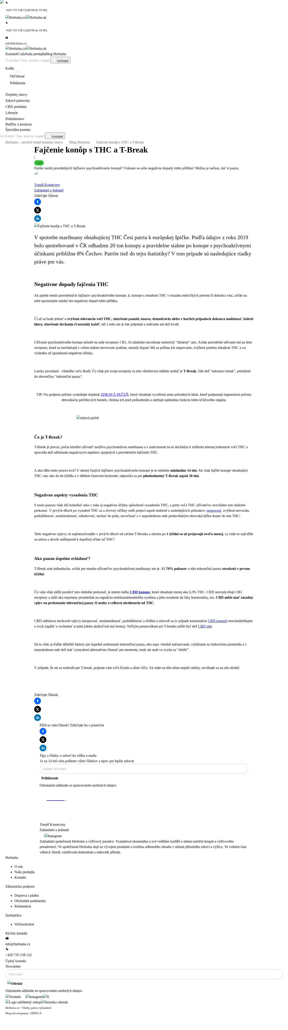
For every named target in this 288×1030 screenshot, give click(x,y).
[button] (39, 163)
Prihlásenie (49, 778)
